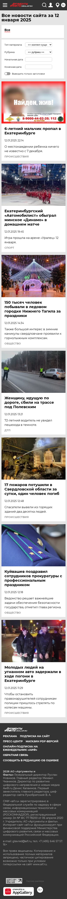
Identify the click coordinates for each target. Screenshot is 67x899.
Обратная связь (15, 755)
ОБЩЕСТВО (12, 343)
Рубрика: (9, 52)
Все (7, 30)
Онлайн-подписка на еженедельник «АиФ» (20, 748)
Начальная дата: (13, 59)
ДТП (7, 430)
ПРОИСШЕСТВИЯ (16, 156)
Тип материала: (13, 44)
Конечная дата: (13, 67)
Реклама (10, 736)
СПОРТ (9, 247)
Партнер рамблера (35, 881)
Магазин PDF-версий (42, 741)
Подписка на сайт (35, 736)
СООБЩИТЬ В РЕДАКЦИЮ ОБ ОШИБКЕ (31, 760)
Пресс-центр (13, 741)
